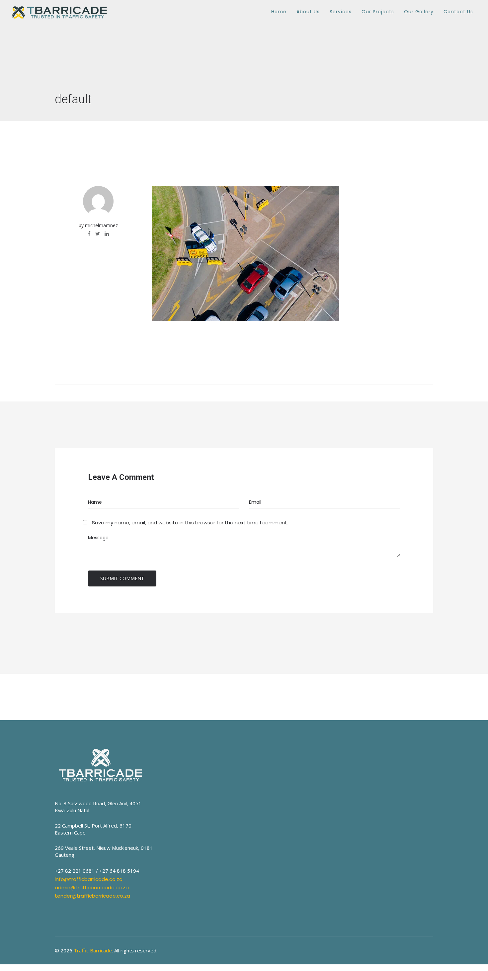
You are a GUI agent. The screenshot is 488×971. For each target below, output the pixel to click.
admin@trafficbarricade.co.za (92, 887)
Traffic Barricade (93, 950)
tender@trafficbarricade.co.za (92, 895)
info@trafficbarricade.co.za (88, 879)
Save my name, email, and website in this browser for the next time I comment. (190, 522)
